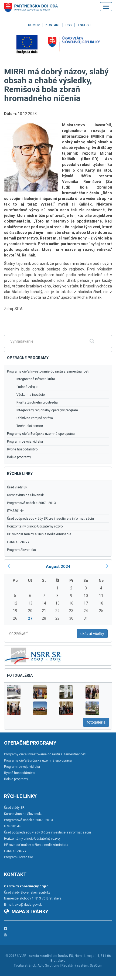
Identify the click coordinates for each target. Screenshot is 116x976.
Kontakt (53, 25)
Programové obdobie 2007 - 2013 (31, 503)
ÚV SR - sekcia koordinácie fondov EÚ (45, 956)
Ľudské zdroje (26, 387)
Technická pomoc (29, 426)
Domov (34, 25)
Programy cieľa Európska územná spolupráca (41, 434)
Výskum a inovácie (30, 395)
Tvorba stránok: (25, 965)
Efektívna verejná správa (34, 418)
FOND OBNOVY (18, 542)
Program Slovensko (21, 550)
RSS (68, 25)
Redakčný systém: (75, 965)
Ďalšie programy (19, 457)
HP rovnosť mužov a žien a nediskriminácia (39, 534)
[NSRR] (33, 655)
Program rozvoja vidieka (25, 441)
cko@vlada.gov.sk (28, 904)
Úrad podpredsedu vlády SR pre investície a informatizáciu (50, 518)
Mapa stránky (30, 911)
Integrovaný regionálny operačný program (47, 410)
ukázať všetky (92, 633)
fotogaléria (96, 722)
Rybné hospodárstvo (22, 449)
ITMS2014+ (15, 511)
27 (30, 618)
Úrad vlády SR (17, 487)
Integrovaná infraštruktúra (35, 379)
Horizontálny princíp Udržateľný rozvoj (35, 526)
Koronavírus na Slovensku (26, 495)
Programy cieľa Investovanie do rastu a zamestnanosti (48, 371)
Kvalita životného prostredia (37, 402)
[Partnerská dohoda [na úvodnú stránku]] (31, 7)
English (84, 25)
